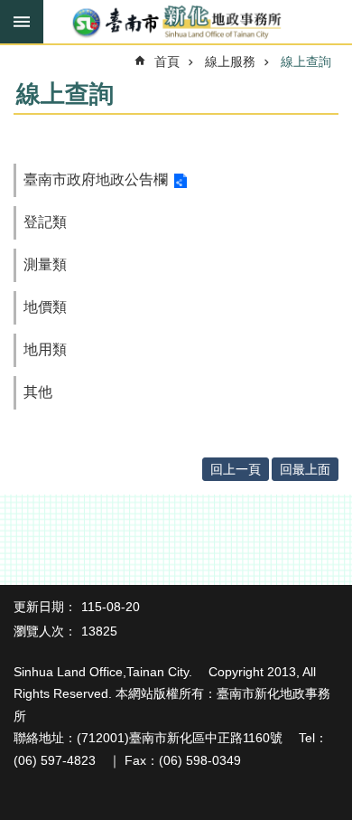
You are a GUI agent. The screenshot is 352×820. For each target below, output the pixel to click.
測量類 (45, 264)
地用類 (45, 349)
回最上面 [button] (305, 469)
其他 (37, 392)
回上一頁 (235, 469)
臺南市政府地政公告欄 (95, 179)
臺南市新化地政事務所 (176, 22)
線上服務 (230, 61)
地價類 (45, 307)
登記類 (45, 222)
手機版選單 (21, 21)
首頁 (167, 61)
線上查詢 (306, 61)
